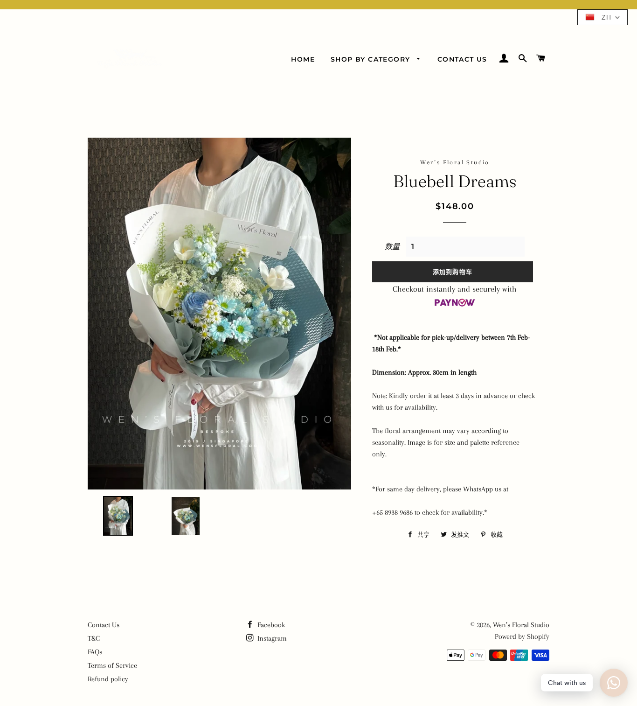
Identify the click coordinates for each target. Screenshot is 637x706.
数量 (392, 247)
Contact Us (462, 59)
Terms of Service (112, 665)
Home (303, 59)
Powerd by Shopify (522, 636)
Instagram (271, 638)
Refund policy (108, 679)
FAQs (95, 652)
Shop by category (372, 59)
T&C (94, 638)
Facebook (270, 625)
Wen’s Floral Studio (521, 625)
